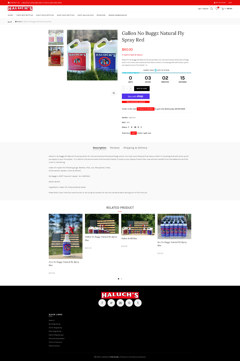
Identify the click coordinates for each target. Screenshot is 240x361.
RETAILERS (101, 15)
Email (120, 303)
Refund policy (54, 346)
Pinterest (129, 303)
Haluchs (132, 117)
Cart (230, 3)
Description (99, 147)
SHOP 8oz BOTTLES (24, 15)
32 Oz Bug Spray (55, 328)
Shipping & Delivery (135, 147)
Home (10, 15)
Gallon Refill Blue (129, 238)
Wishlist (218, 7)
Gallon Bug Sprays (56, 335)
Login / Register (203, 9)
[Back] (10, 21)
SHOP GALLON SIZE (86, 15)
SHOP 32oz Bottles (45, 15)
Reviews (115, 147)
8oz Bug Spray (54, 324)
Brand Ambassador (118, 15)
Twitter (111, 303)
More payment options (135, 102)
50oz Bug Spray (55, 331)
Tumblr (138, 303)
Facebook (102, 303)
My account (221, 3)
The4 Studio (114, 357)
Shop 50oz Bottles (66, 15)
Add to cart (142, 88)
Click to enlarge (114, 93)
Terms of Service (55, 342)
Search (51, 320)
